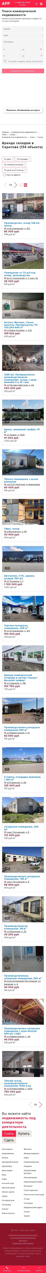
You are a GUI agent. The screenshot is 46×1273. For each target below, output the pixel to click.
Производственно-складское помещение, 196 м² (22, 877)
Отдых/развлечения (33, 1182)
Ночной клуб (8, 1183)
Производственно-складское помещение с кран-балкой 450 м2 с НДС (22, 1031)
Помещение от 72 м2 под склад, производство (19, 274)
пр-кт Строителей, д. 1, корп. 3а (22, 278)
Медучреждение (31, 1153)
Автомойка (7, 1166)
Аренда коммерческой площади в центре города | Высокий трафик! (21, 678)
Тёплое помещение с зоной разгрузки (21, 480)
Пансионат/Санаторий (34, 1195)
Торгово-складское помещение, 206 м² (16, 627)
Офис (26, 1158)
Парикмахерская (31, 1162)
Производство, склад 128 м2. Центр (22, 224)
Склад (27, 1199)
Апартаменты (8, 1153)
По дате (7, 159)
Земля (27, 1216)
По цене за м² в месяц (13, 170)
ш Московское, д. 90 (16, 531)
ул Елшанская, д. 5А (16, 782)
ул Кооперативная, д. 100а (19, 1088)
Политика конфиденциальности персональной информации (22, 1236)
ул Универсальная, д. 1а (18, 733)
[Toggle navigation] (41, 4)
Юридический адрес (33, 1207)
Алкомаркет (7, 1149)
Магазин (28, 1149)
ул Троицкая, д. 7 (15, 581)
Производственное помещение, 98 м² (16, 927)
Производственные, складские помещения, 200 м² (23, 977)
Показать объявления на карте (23, 110)
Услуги (27, 1212)
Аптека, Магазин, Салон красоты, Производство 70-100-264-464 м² (21, 325)
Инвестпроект (8, 1213)
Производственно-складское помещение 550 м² (22, 728)
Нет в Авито (13, 174)
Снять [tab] (9, 1133)
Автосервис (7, 1170)
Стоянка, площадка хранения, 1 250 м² (22, 778)
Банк (4, 1175)
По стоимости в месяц (13, 165)
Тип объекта (8, 42)
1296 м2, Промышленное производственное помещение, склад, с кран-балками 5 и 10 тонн (20, 378)
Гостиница (6, 1205)
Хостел (5, 1209)
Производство (30, 1177)
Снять (6, 35)
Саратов (7, 29)
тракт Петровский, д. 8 (17, 832)
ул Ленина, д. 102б (15, 435)
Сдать (9, 1140)
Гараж (4, 1196)
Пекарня (28, 1166)
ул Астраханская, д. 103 (18, 631)
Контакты (23, 1240)
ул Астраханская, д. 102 (18, 228)
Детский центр (8, 1188)
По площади (22, 159)
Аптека (5, 1158)
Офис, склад (11, 528)
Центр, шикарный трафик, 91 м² (22, 430)
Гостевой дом (8, 1200)
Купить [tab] (24, 1133)
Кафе (4, 1179)
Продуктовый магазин (30, 1171)
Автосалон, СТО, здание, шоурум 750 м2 (19, 577)
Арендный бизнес (10, 1162)
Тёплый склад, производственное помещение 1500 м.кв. (18, 1083)
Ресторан (28, 1186)
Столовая (28, 1203)
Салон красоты (31, 1190)
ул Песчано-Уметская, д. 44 (20, 385)
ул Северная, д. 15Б (16, 683)
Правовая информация (23, 1243)
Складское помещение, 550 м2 (21, 828)
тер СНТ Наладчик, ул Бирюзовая (23, 484)
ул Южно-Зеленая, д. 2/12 (19, 330)
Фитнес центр (8, 1192)
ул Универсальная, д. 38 (18, 1036)
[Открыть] (23, 206)
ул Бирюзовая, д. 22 (16, 931)
